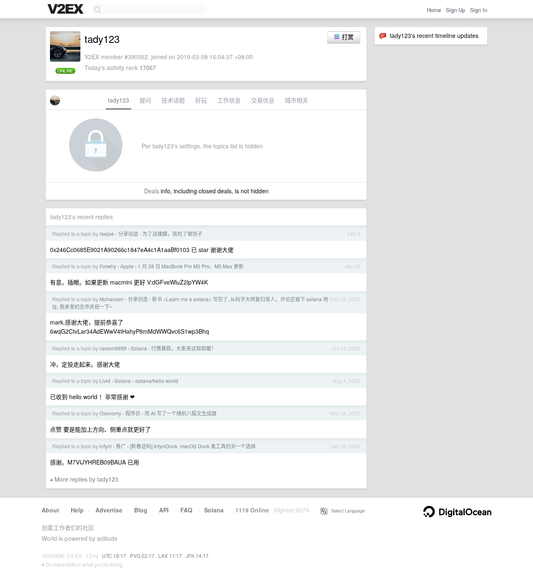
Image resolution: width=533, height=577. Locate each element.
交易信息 (262, 100)
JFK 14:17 (197, 555)
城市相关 (296, 100)
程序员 (132, 413)
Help (77, 510)
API (164, 510)
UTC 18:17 (114, 555)
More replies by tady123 (86, 479)
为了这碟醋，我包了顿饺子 (172, 233)
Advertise (108, 510)
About (50, 510)
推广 (121, 446)
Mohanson (112, 298)
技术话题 (173, 100)
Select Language (346, 510)
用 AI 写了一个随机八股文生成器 (180, 413)
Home (434, 10)
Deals (151, 191)
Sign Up (455, 10)
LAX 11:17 (170, 555)
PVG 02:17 (142, 555)
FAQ (186, 510)
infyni (106, 446)
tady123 (118, 100)
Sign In (478, 10)
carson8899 (113, 348)
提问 (145, 100)
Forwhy (108, 266)
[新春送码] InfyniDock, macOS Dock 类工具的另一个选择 (193, 446)
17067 (147, 67)
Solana (139, 348)
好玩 (201, 100)
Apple (127, 266)
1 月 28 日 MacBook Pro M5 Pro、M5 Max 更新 (191, 266)
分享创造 (128, 233)
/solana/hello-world (156, 380)
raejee (107, 233)
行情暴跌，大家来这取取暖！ (183, 348)
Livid (105, 380)
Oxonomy (110, 413)
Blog (140, 510)
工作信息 (229, 100)
